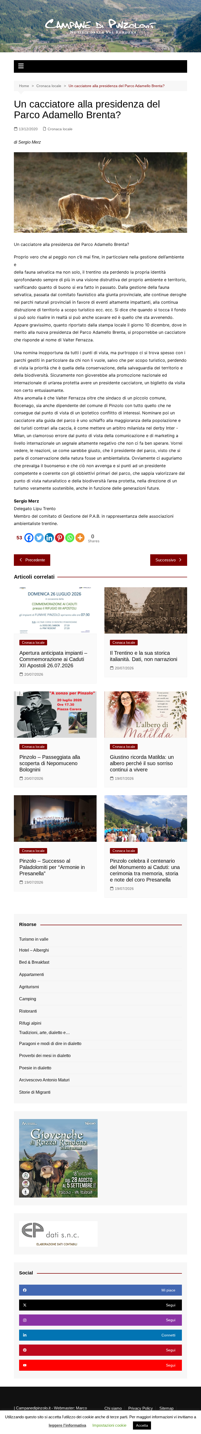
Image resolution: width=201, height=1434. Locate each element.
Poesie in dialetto (35, 1068)
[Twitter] (39, 537)
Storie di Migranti (35, 1092)
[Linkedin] (49, 537)
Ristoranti (28, 1011)
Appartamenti (31, 974)
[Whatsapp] (69, 537)
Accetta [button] (142, 1425)
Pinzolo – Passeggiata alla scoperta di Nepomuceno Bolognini (49, 763)
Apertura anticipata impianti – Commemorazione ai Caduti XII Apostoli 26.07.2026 (53, 659)
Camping (27, 999)
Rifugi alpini (30, 1023)
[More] (80, 537)
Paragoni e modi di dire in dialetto (50, 1043)
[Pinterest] (59, 537)
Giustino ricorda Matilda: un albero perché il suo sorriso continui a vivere (142, 763)
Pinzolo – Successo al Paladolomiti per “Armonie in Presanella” (52, 867)
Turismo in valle (33, 939)
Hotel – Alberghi (34, 950)
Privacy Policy (140, 1408)
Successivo (165, 560)
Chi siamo (113, 1408)
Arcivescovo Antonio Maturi (44, 1080)
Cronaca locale (60, 129)
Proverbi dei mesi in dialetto (45, 1055)
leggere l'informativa (67, 1425)
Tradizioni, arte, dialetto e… (44, 1032)
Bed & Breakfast (34, 962)
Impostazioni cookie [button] (109, 1425)
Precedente (35, 560)
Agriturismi (29, 987)
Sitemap (166, 1408)
